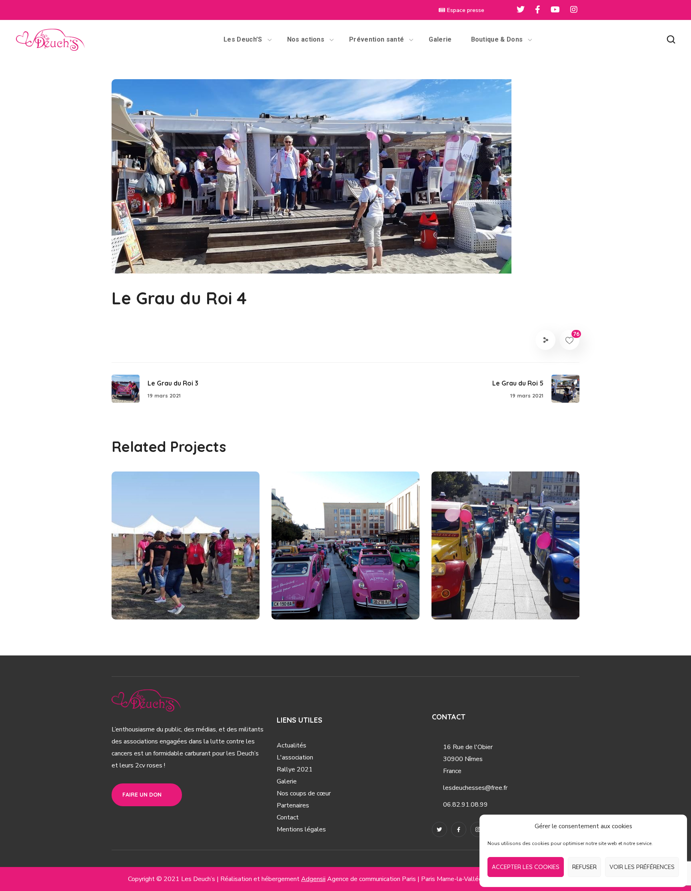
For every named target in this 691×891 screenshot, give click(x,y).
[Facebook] (458, 829)
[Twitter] (439, 829)
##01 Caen (308, 601)
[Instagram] (477, 829)
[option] (186, 551)
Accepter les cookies (525, 867)
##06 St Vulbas (155, 601)
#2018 (193, 601)
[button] (671, 39)
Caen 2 (467, 588)
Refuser (584, 867)
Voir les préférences (642, 867)
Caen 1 (306, 588)
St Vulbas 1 (157, 588)
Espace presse (465, 10)
